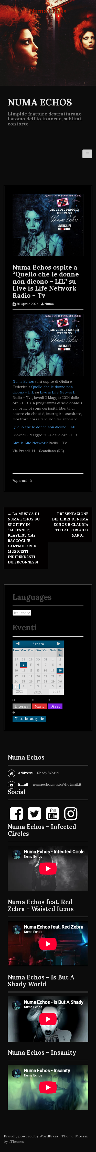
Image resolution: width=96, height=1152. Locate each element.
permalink (24, 480)
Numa (49, 304)
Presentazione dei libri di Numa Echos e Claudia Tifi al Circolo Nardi (70, 524)
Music (39, 706)
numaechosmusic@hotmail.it (57, 784)
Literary (21, 706)
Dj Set (55, 706)
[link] (23, 381)
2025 (20, 691)
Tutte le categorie (29, 719)
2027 (56, 691)
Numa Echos (40, 102)
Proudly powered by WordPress (31, 1136)
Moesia (81, 1136)
